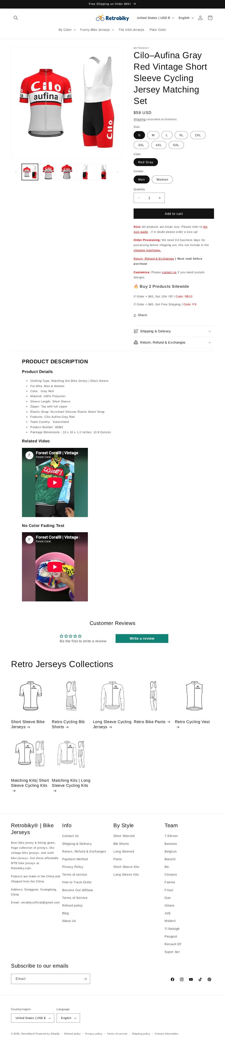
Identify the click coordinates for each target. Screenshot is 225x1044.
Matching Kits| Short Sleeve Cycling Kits (30, 783)
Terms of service (74, 874)
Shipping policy (141, 1033)
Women (162, 179)
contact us (169, 272)
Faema (170, 882)
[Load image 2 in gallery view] (48, 172)
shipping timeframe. (147, 250)
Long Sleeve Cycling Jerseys (112, 724)
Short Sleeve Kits (126, 866)
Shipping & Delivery (77, 843)
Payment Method (75, 859)
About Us (69, 921)
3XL (141, 145)
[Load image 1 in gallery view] (30, 172)
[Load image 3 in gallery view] (67, 172)
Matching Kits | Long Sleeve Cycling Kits (71, 783)
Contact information (166, 1033)
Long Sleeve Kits (126, 874)
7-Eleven (171, 836)
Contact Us (70, 836)
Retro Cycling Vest (192, 722)
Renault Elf (173, 944)
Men (141, 179)
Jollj (168, 913)
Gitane (170, 905)
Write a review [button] (142, 638)
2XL (198, 135)
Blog (65, 913)
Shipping (140, 119)
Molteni (170, 921)
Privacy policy (93, 1033)
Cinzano (171, 874)
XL (181, 135)
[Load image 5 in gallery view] (104, 172)
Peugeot (171, 936)
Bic (167, 866)
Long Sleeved (123, 851)
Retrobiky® (28, 1033)
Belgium (171, 851)
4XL (159, 145)
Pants (117, 859)
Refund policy (72, 905)
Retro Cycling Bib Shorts (68, 724)
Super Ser (172, 952)
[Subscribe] (85, 979)
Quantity (139, 189)
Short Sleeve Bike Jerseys (28, 724)
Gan (168, 897)
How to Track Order (77, 882)
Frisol (169, 890)
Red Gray (145, 162)
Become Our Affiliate (77, 890)
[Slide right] (118, 172)
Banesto (171, 843)
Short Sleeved (124, 836)
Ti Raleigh (172, 928)
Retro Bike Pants (150, 722)
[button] (16, 18)
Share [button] (142, 315)
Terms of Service (75, 897)
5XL (176, 145)
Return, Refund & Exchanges (154, 258)
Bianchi (170, 859)
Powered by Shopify (48, 1033)
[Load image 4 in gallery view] (85, 172)
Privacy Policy (72, 866)
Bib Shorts (121, 843)
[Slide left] (16, 172)
